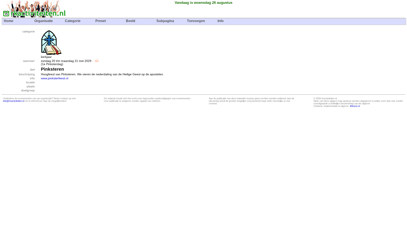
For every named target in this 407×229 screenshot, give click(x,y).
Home (8, 21)
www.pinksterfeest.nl (54, 78)
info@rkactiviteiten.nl (13, 101)
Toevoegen (196, 21)
